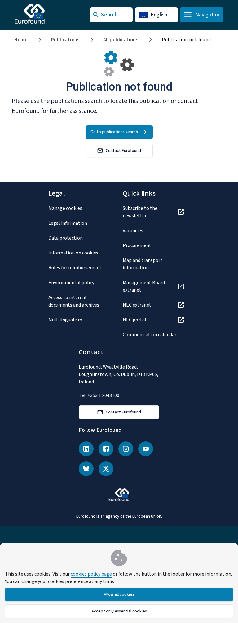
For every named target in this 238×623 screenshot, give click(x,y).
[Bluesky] (86, 468)
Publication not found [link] (186, 39)
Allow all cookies (119, 594)
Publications (65, 39)
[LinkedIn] (86, 448)
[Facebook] (106, 448)
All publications (120, 39)
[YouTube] (145, 448)
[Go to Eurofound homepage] (42, 14)
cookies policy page (91, 574)
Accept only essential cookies (119, 611)
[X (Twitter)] (106, 468)
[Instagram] (125, 448)
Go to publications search (114, 132)
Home (21, 39)
